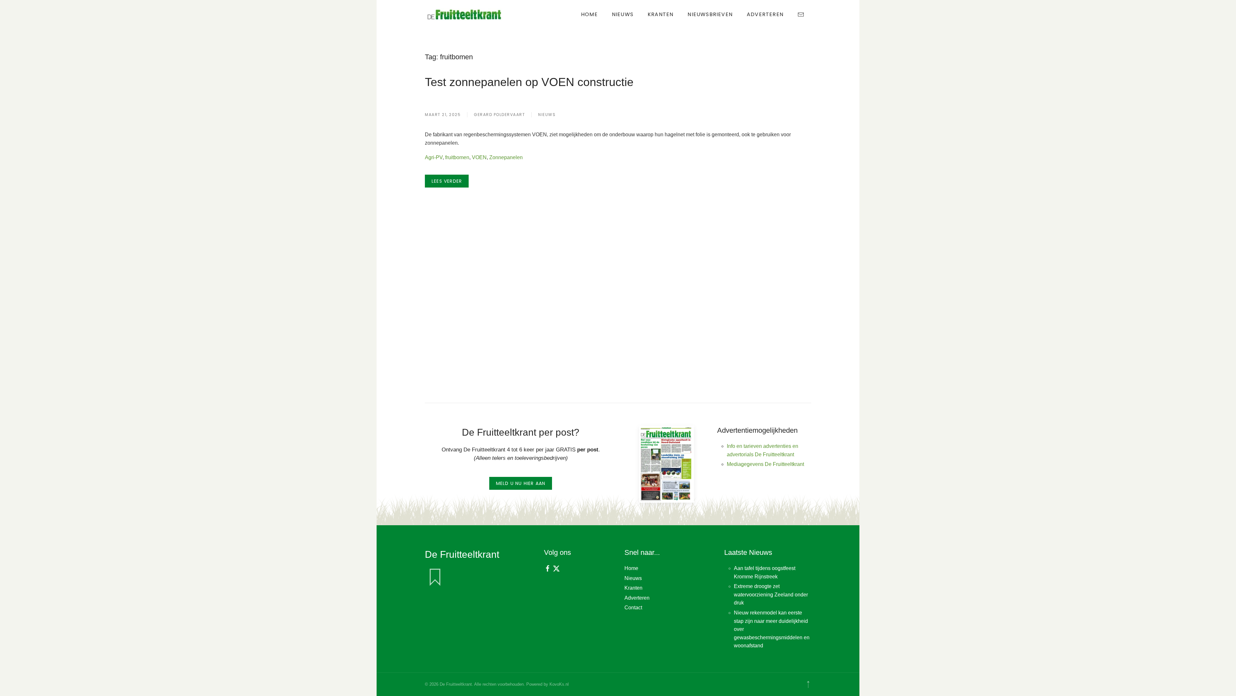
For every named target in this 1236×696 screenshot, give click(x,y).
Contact (633, 607)
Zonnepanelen (506, 157)
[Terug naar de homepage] (465, 14)
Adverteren (765, 14)
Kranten (633, 588)
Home (589, 14)
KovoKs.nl (559, 684)
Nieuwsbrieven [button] (710, 14)
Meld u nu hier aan (521, 483)
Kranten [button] (660, 14)
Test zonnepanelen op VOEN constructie (529, 82)
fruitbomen (457, 157)
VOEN (479, 157)
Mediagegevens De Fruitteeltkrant (765, 464)
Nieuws (622, 14)
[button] (808, 684)
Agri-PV (434, 157)
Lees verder (447, 181)
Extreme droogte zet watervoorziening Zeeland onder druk (771, 594)
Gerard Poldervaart (499, 114)
